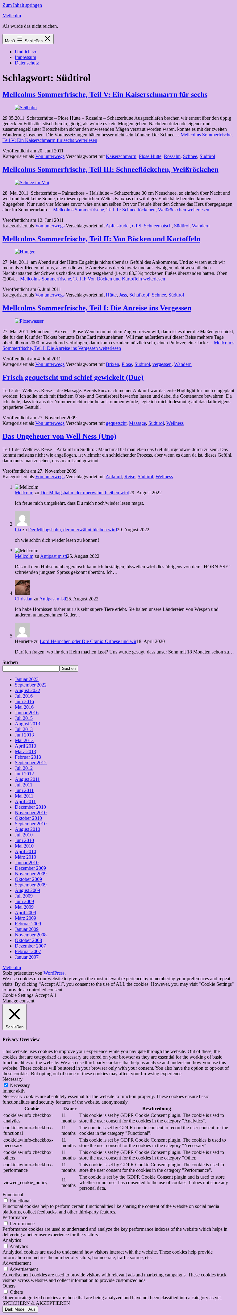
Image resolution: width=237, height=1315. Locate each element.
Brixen (112, 364)
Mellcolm (11, 15)
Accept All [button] (45, 995)
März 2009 (25, 918)
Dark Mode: (16, 1309)
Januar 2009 (27, 929)
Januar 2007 (27, 957)
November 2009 (31, 873)
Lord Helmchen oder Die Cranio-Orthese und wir (88, 641)
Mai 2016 (24, 707)
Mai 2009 (24, 907)
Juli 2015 (24, 718)
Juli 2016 (24, 696)
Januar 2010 (27, 862)
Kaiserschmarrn (121, 156)
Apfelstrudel (118, 225)
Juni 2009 (24, 901)
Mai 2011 (24, 796)
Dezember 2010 (30, 807)
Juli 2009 (24, 895)
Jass (123, 294)
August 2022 (27, 690)
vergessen (162, 364)
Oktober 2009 (28, 879)
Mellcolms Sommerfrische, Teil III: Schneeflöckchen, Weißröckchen (110, 169)
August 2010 (27, 829)
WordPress (54, 973)
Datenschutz (27, 62)
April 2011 (25, 801)
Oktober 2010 (28, 818)
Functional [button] (12, 1194)
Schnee (190, 156)
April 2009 (25, 912)
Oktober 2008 (28, 940)
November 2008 (31, 934)
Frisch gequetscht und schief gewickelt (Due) (72, 377)
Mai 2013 (24, 740)
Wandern (201, 225)
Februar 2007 (28, 951)
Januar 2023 (27, 679)
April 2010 (25, 851)
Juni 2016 (24, 701)
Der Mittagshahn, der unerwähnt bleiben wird (84, 492)
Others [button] (8, 1285)
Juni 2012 (24, 773)
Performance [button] (14, 1217)
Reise (129, 476)
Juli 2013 (24, 729)
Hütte (111, 294)
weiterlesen (131, 209)
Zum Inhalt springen (22, 5)
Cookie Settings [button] (17, 995)
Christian (23, 598)
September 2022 (31, 684)
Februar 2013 (28, 757)
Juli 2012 (24, 768)
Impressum (25, 57)
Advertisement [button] (16, 1263)
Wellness (175, 423)
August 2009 (27, 890)
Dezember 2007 (30, 945)
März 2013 (25, 751)
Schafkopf (139, 294)
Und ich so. (26, 51)
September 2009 (31, 884)
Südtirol (207, 156)
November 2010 (31, 812)
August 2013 (27, 723)
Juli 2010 (24, 834)
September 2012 (31, 762)
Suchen (10, 662)
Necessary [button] (12, 1079)
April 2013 (25, 746)
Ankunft (114, 476)
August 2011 (27, 779)
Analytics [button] (11, 1240)
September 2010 (31, 823)
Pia (18, 529)
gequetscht (116, 423)
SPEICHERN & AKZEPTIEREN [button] (36, 1303)
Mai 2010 (24, 845)
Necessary (20, 1085)
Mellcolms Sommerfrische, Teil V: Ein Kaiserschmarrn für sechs (104, 94)
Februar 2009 (28, 923)
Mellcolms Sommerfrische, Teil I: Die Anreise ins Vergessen (96, 308)
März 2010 (25, 857)
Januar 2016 (27, 712)
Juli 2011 (23, 784)
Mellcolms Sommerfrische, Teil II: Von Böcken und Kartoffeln (101, 239)
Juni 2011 (24, 790)
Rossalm (172, 156)
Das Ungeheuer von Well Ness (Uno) (59, 436)
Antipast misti (53, 556)
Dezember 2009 (30, 868)
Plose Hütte (150, 156)
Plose (127, 364)
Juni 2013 (24, 734)
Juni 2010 (24, 840)
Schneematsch (158, 225)
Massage (137, 423)
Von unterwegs (49, 156)
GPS (136, 225)
